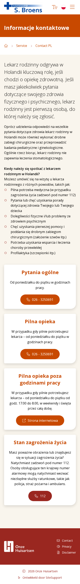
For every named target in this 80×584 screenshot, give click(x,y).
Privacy (66, 546)
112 (43, 496)
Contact (67, 540)
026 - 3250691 (42, 299)
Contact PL (43, 45)
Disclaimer (69, 552)
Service (21, 45)
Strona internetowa (43, 420)
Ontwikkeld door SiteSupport (42, 577)
